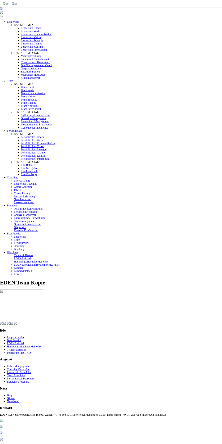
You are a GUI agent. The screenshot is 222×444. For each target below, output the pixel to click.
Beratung (12, 205)
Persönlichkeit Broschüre (20, 378)
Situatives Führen (30, 71)
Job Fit (17, 189)
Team (10, 80)
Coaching (12, 177)
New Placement (22, 199)
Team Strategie (29, 99)
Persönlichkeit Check (32, 136)
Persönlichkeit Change (33, 152)
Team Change (28, 102)
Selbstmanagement (31, 77)
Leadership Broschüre (19, 372)
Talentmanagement (24, 221)
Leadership (13, 21)
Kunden (18, 267)
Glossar (11, 398)
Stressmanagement (24, 202)
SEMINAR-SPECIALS (27, 52)
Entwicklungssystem (18, 366)
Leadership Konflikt (32, 46)
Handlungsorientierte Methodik (31, 261)
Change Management (25, 214)
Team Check (28, 87)
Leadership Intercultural (34, 49)
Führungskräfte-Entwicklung (29, 217)
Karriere (18, 274)
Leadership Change (31, 43)
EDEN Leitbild (22, 258)
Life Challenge (29, 174)
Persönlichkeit (14, 130)
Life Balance (28, 165)
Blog (9, 395)
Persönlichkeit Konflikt (33, 155)
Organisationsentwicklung (28, 208)
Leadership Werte (30, 31)
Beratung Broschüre (18, 381)
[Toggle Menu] (1, 16)
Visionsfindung (22, 193)
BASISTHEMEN (24, 24)
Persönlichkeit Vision (32, 146)
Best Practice (14, 233)
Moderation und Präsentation (36, 124)
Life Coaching (22, 180)
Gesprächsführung (31, 68)
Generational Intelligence (34, 127)
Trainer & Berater (23, 255)
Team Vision (28, 96)
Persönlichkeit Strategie (33, 149)
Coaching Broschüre (18, 369)
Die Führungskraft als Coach (36, 65)
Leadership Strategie (32, 40)
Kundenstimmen (23, 270)
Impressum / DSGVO (19, 352)
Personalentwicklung (25, 211)
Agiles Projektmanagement (35, 115)
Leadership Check (31, 27)
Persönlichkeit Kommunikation (38, 143)
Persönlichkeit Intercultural (35, 158)
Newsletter (13, 401)
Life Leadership (29, 171)
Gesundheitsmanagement (27, 224)
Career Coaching (23, 186)
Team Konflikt (29, 105)
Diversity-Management (33, 118)
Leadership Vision (31, 37)
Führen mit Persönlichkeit (35, 59)
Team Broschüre (16, 375)
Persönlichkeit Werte (32, 140)
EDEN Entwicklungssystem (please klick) (37, 264)
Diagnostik (20, 227)
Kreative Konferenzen (26, 230)
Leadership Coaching (25, 183)
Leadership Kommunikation (36, 34)
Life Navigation (29, 168)
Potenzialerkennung (25, 196)
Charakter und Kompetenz (35, 62)
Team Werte (27, 90)
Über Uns (12, 252)
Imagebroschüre (15, 337)
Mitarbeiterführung (31, 56)
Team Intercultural (31, 108)
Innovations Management (35, 121)
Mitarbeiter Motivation (33, 74)
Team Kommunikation (33, 93)
